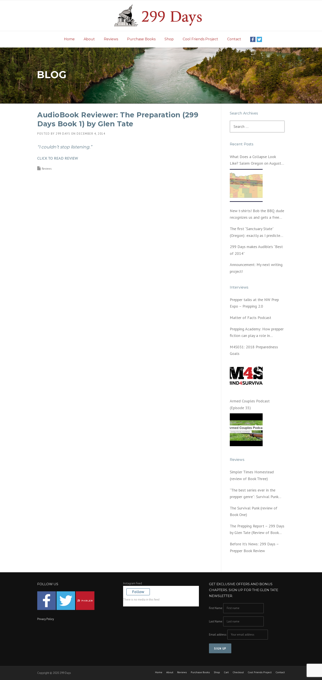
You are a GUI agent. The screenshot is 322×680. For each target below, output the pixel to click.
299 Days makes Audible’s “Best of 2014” (256, 250)
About (89, 39)
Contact (234, 39)
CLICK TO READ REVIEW (57, 158)
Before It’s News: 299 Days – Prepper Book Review (254, 547)
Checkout (238, 672)
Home (69, 39)
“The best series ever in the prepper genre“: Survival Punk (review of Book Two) (254, 494)
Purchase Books (141, 39)
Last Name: (216, 621)
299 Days (63, 134)
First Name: (216, 608)
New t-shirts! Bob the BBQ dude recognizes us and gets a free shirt (257, 214)
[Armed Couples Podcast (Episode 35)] (246, 429)
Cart (226, 672)
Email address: (218, 634)
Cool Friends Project (200, 39)
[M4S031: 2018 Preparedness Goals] (246, 375)
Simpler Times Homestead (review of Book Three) (252, 475)
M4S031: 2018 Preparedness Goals (254, 350)
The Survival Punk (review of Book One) (253, 511)
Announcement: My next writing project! (256, 268)
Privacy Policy (45, 619)
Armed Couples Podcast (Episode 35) (250, 404)
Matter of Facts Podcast (250, 317)
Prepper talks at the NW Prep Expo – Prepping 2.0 (254, 303)
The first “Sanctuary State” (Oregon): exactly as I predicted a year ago (256, 232)
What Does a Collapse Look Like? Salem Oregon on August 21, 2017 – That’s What (255, 160)
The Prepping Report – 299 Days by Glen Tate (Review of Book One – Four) (257, 529)
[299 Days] (161, 15)
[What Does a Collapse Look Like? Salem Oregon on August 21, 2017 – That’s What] (246, 185)
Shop (169, 39)
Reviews (111, 39)
